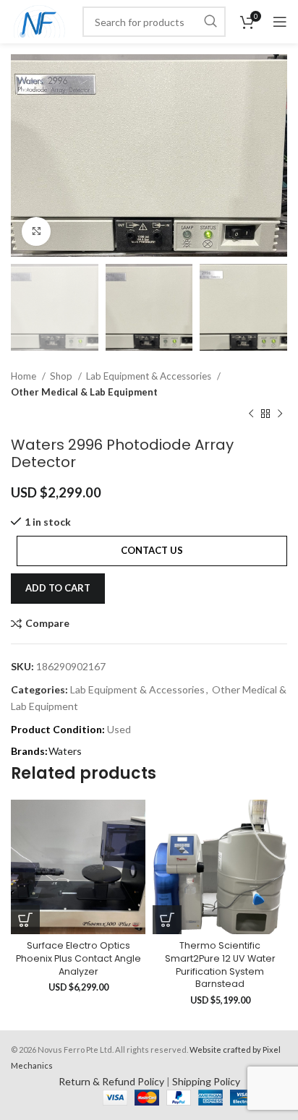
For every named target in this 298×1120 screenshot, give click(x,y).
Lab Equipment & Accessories (149, 376)
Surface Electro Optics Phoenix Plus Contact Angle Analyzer (78, 958)
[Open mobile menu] (279, 21)
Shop (62, 376)
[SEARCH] (210, 22)
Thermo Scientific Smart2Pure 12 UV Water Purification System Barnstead (220, 964)
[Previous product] (251, 414)
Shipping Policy (206, 1081)
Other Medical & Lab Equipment (84, 392)
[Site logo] (39, 20)
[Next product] (280, 414)
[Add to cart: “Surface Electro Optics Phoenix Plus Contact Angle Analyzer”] (25, 919)
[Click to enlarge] (36, 231)
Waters (65, 751)
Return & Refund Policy (111, 1081)
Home (24, 376)
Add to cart (57, 588)
